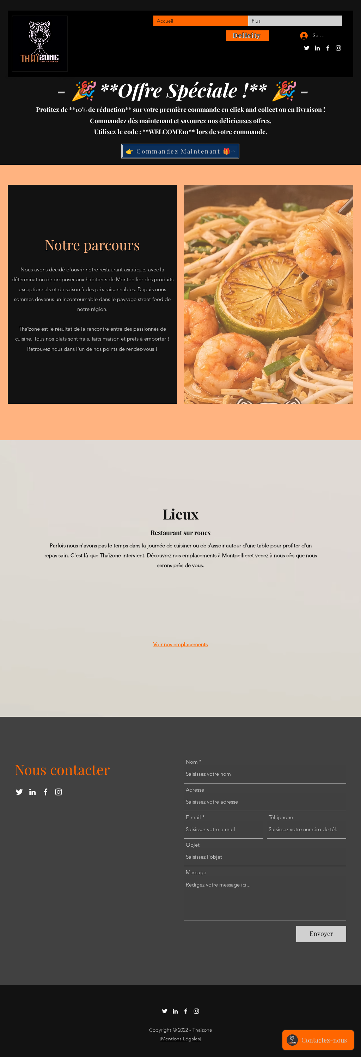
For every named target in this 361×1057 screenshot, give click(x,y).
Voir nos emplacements (180, 644)
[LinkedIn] (317, 48)
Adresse (195, 789)
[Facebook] (327, 48)
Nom (192, 761)
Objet (193, 844)
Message (196, 872)
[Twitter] (306, 48)
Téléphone (281, 817)
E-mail (193, 817)
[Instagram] (338, 48)
